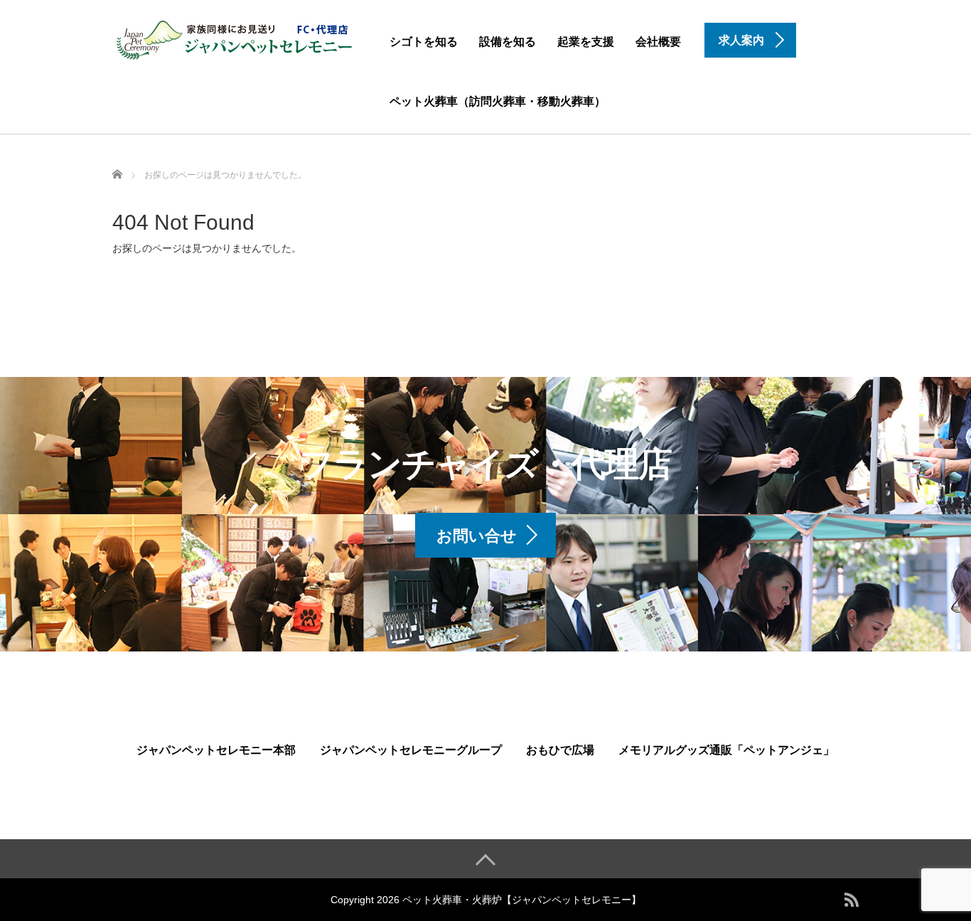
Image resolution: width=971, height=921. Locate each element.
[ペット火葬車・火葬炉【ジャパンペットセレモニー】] (235, 38)
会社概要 (658, 42)
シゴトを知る (424, 42)
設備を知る (507, 42)
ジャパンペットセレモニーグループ (411, 750)
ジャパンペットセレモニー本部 (216, 750)
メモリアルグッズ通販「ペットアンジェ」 (726, 750)
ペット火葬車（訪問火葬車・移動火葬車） (498, 101)
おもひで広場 (560, 750)
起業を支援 (585, 42)
